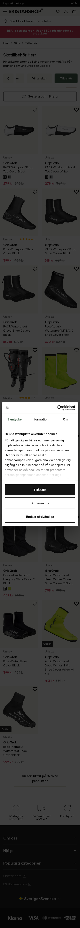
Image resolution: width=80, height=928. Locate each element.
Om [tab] (65, 419)
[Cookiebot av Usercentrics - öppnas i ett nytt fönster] (57, 408)
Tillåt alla (39, 489)
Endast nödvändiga (40, 516)
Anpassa (37, 503)
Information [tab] (40, 419)
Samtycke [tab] (14, 419)
